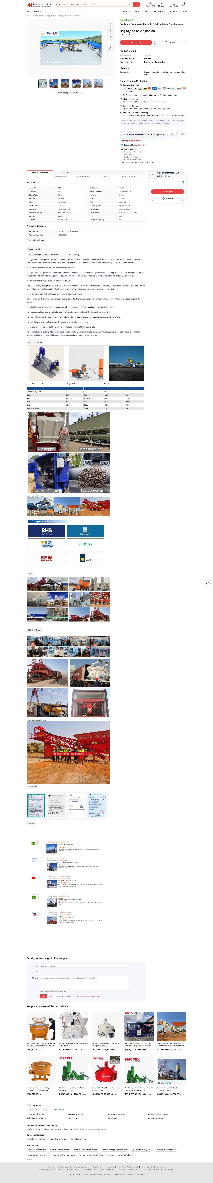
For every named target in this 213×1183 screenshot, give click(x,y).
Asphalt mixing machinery (35, 1118)
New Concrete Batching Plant (166, 1150)
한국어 (124, 1169)
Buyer (135, 11)
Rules (185, 11)
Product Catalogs (58, 1109)
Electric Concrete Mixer (78, 1139)
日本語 (131, 1169)
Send (43, 996)
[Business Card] (183, 182)
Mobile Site (154, 1167)
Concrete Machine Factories (60, 1150)
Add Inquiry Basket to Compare (71, 92)
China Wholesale (97, 1167)
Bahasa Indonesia (168, 1169)
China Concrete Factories (37, 1150)
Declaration (129, 1174)
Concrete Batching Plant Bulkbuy (120, 1155)
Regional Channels (132, 1167)
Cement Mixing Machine (58, 1139)
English (54, 1169)
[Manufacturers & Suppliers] (39, 4)
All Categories (34, 11)
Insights (162, 1167)
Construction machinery (154, 1118)
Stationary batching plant (35, 1114)
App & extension (159, 11)
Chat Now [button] (172, 42)
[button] (139, 177)
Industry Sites (121, 1167)
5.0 (158, 176)
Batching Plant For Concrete (38, 1155)
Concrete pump (111, 1118)
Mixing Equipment (64, 16)
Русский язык (87, 1169)
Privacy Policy (139, 1174)
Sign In (123, 162)
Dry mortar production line (115, 1114)
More (29, 1159)
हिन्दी (136, 1169)
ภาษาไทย (143, 1169)
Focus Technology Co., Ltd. (92, 1174)
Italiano (95, 1169)
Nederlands (110, 1169)
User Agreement (119, 1174)
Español (61, 1169)
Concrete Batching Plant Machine (63, 1155)
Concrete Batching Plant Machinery (92, 1155)
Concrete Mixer (76, 16)
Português (69, 1169)
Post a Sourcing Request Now (88, 996)
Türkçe (150, 1169)
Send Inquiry (136, 42)
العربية (118, 1169)
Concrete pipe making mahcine (157, 1114)
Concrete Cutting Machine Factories (114, 1150)
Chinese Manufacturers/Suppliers (80, 1167)
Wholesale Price (109, 1167)
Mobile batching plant (74, 1114)
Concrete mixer (72, 1118)
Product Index (145, 1167)
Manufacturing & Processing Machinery (44, 16)
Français (77, 1169)
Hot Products (52, 1167)
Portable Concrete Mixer (36, 1139)
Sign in (184, 6)
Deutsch (102, 1169)
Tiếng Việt (157, 1169)
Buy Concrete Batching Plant (141, 1150)
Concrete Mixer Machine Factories (86, 1150)
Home (28, 16)
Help (146, 11)
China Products (63, 1167)
